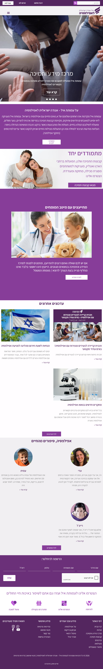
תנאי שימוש (31, 655)
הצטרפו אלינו (64, 609)
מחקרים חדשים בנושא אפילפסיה (85, 404)
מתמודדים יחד (85, 153)
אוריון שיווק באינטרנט (51, 664)
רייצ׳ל (80, 525)
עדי (80, 470)
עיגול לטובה (14, 609)
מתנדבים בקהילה (39, 609)
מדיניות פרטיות (19, 655)
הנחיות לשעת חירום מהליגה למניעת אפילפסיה (25, 345)
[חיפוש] (75, 3)
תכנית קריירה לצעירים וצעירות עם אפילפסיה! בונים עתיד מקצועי (78, 347)
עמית (23, 470)
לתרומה (89, 609)
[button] (8, 13)
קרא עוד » (98, 359)
